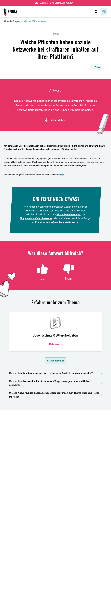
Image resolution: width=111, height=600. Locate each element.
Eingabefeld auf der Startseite (36, 218)
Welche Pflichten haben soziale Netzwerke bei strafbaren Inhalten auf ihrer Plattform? (37, 21)
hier (62, 174)
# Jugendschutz (55, 360)
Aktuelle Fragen (12, 21)
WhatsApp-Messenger (68, 214)
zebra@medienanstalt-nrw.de (62, 222)
